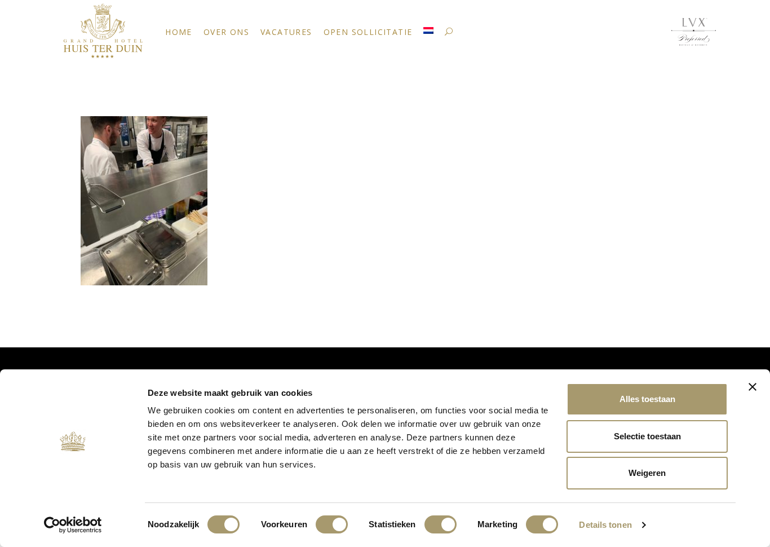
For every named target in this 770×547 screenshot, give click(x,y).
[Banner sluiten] (752, 387)
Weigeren (647, 473)
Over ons (226, 32)
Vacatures (286, 32)
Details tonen (605, 525)
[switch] (332, 524)
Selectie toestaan (647, 436)
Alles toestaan (647, 399)
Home (178, 32)
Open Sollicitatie (368, 32)
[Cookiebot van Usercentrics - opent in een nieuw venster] (73, 525)
